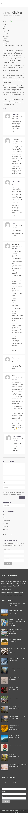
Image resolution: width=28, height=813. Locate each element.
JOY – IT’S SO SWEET (16, 687)
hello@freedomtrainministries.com (14, 592)
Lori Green (15, 114)
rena (13, 223)
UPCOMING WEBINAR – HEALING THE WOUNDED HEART (17, 621)
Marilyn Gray (16, 181)
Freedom (5, 517)
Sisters (4, 532)
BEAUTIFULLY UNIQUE (16, 745)
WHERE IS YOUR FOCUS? (17, 668)
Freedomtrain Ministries (18, 595)
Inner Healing (6, 520)
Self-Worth (5, 529)
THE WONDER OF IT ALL (17, 658)
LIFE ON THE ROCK (15, 735)
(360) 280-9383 (8, 589)
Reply (17, 118)
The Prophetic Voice (8, 535)
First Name (6, 554)
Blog (4, 515)
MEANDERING (13, 754)
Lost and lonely (15, 706)
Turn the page (14, 677)
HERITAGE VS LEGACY (16, 639)
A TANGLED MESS (14, 697)
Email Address (7, 549)
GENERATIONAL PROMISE (17, 716)
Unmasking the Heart (17, 603)
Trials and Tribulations (18, 764)
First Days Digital (15, 812)
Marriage (5, 523)
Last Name (6, 558)
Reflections (5, 526)
